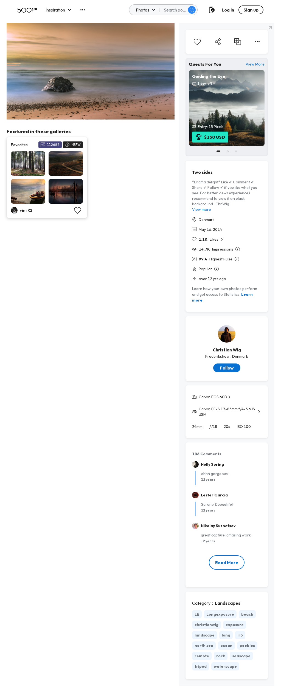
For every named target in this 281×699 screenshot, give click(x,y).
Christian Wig (227, 350)
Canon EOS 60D (213, 396)
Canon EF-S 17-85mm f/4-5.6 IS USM (227, 412)
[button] (191, 9)
